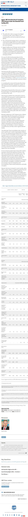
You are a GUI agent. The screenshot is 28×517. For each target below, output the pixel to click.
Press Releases (4, 474)
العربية (2, 17)
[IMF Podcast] (10, 1)
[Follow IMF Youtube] (8, 1)
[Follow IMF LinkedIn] (7, 515)
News (3, 437)
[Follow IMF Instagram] (5, 1)
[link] (3, 14)
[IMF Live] (23, 515)
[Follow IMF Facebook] (2, 1)
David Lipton (4, 431)
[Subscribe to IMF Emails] (11, 1)
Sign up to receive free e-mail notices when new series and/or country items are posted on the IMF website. (12, 495)
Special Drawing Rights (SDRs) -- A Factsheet (10, 472)
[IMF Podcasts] (16, 515)
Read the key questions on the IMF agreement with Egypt (13, 462)
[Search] (26, 6)
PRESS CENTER (4, 486)
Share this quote (21, 453)
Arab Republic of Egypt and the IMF (8, 469)
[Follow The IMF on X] (1, 1)
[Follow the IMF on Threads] (6, 1)
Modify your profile (22, 499)
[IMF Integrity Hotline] (13, 1)
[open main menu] (26, 2)
